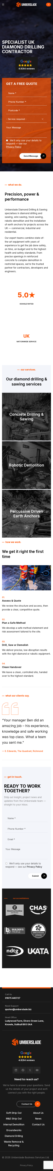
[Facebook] (23, 1070)
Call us (8, 994)
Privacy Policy (13, 147)
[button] (48, 4)
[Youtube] (37, 1070)
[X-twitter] (30, 1070)
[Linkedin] (16, 1070)
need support (11, 1006)
